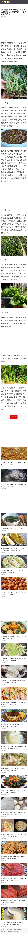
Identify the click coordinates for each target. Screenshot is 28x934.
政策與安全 (8, 931)
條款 (12, 931)
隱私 (15, 931)
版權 (17, 931)
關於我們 (3, 931)
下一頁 (14, 416)
